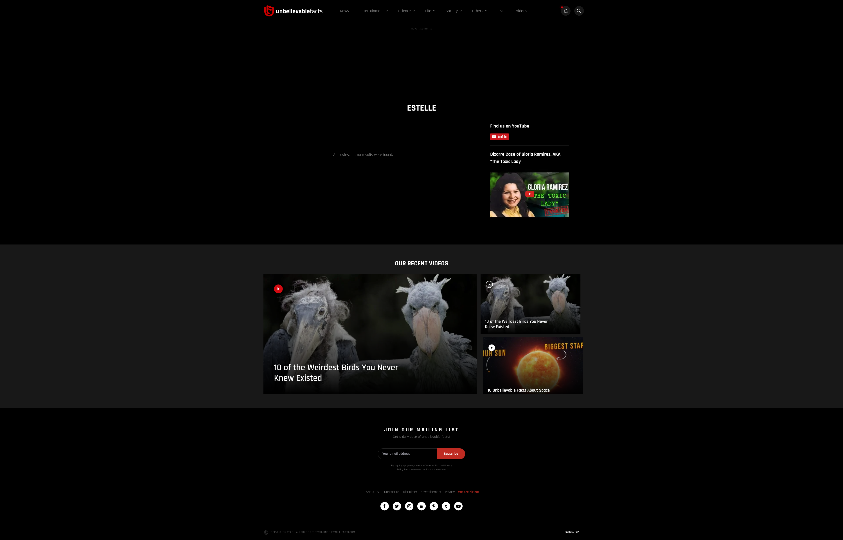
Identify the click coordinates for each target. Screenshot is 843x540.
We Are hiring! (468, 492)
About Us (372, 492)
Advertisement (431, 492)
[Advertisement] (421, 62)
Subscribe (451, 453)
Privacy (450, 492)
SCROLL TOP (572, 532)
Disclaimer (410, 492)
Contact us (392, 492)
